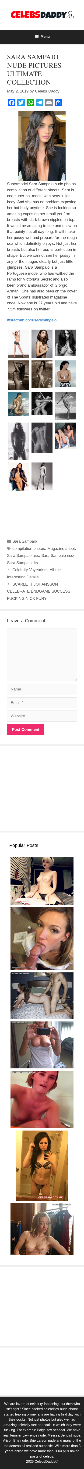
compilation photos (28, 548)
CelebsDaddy (45, 1461)
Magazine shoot (61, 548)
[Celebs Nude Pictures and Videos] (42, 14)
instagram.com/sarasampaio (31, 320)
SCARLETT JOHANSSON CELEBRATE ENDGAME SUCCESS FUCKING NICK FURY (38, 591)
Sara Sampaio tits (22, 563)
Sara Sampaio (24, 541)
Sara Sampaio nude (58, 555)
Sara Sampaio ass (23, 555)
